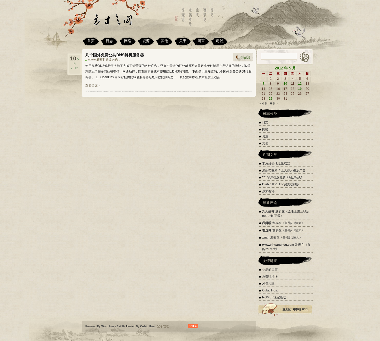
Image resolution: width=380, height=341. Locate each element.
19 (300, 89)
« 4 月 (264, 103)
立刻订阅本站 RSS (295, 309)
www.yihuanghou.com (278, 245)
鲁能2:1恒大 (293, 223)
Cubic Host (270, 290)
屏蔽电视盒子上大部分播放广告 (284, 170)
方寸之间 (119, 22)
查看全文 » (92, 85)
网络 (127, 41)
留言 (201, 41)
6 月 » (274, 103)
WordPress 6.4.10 (113, 326)
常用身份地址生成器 (276, 163)
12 (300, 83)
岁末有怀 (268, 191)
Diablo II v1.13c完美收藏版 (280, 184)
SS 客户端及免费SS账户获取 (282, 177)
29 (270, 98)
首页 (91, 41)
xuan (265, 237)
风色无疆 (268, 283)
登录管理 (163, 326)
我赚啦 (266, 223)
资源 (146, 41)
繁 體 (219, 41)
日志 (109, 41)
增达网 (266, 230)
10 (285, 83)
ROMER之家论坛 (274, 297)
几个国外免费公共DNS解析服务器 (114, 55)
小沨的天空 (270, 269)
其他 (164, 41)
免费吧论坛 (270, 276)
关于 (182, 41)
